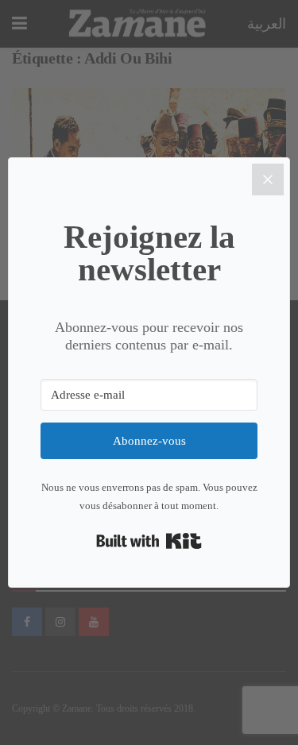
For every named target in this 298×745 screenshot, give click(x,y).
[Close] (268, 179)
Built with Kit (149, 541)
